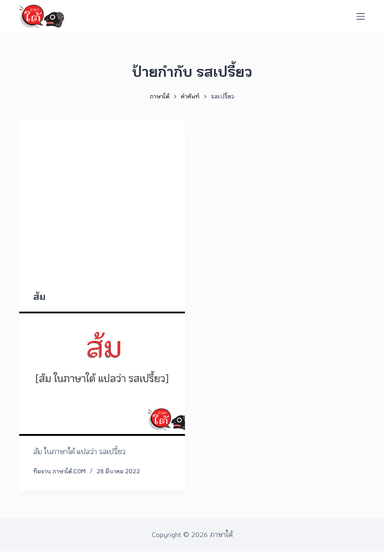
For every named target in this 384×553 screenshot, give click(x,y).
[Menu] (360, 16)
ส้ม (39, 296)
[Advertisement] (102, 217)
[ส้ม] (102, 374)
